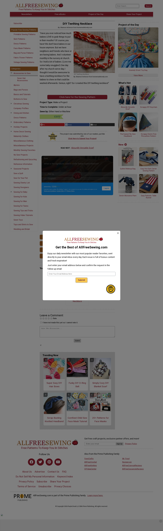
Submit (81, 280)
